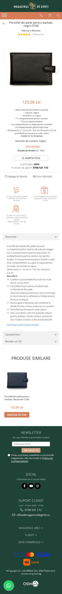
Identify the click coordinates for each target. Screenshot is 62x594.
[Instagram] (38, 486)
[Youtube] (31, 486)
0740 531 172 (33, 510)
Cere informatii (43, 176)
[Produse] (5, 16)
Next (56, 71)
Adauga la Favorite (17, 176)
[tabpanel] (31, 67)
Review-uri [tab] (13, 341)
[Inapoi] (2, 23)
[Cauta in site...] (58, 15)
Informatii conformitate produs (23, 324)
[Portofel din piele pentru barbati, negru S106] (31, 67)
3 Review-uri (38, 34)
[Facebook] (25, 486)
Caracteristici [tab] (12, 334)
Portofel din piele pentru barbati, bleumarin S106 (16, 398)
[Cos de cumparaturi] (50, 15)
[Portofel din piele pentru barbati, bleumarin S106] (16, 379)
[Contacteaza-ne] (41, 15)
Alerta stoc (32, 158)
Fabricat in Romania (31, 30)
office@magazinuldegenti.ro (33, 515)
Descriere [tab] (10, 236)
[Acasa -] (31, 6)
